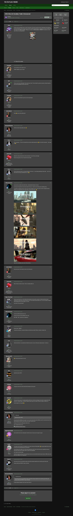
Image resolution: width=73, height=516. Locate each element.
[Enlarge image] (16, 113)
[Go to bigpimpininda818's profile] (9, 434)
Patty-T (9, 326)
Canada (9, 336)
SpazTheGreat (9, 306)
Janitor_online (9, 351)
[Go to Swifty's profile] (9, 448)
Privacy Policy (34, 512)
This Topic (64, 5)
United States (9, 136)
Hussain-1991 (10, 468)
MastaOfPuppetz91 (10, 164)
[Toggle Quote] (15, 415)
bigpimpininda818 (9, 430)
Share (42, 17)
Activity (14, 5)
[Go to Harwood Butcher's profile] (9, 129)
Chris (10, 16)
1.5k (9, 104)
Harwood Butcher (9, 125)
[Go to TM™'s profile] (9, 84)
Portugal (9, 352)
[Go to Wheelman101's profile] (9, 359)
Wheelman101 (9, 356)
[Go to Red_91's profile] (9, 462)
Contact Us (39, 512)
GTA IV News (17, 17)
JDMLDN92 (9, 120)
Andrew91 (9, 153)
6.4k (9, 467)
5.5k (9, 191)
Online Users (22, 7)
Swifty (9, 444)
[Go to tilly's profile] (9, 374)
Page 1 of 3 (16, 21)
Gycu (9, 140)
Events (14, 7)
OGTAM (9, 135)
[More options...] (50, 25)
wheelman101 (10, 365)
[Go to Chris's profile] (6, 17)
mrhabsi (9, 407)
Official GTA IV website (19, 61)
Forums (9, 7)
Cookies (43, 512)
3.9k (9, 134)
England (9, 37)
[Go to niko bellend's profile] (9, 114)
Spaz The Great (9, 297)
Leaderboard (28, 7)
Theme (29, 512)
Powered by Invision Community (36, 514)
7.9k (9, 89)
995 (9, 162)
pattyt (9, 335)
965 (9, 406)
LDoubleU (9, 65)
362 (9, 334)
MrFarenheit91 (9, 163)
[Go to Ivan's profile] (9, 344)
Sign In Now (28, 498)
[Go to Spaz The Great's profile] (9, 300)
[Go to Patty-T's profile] (9, 329)
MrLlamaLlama (9, 182)
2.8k (9, 379)
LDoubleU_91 (10, 105)
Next (10, 21)
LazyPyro (9, 35)
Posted (18, 25)
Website (6, 5)
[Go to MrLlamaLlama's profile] (9, 186)
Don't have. (9, 350)
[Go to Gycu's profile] (9, 143)
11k (9, 305)
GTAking (9, 384)
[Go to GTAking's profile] (9, 388)
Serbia (9, 408)
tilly (9, 370)
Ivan (9, 340)
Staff (17, 7)
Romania (9, 149)
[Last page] (12, 21)
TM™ (9, 81)
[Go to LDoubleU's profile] (9, 69)
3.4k (9, 148)
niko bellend (9, 111)
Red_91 (9, 459)
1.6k (9, 364)
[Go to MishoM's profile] (9, 401)
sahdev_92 (9, 90)
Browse (10, 5)
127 (9, 119)
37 (9, 439)
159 (9, 452)
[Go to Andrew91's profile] (9, 157)
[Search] (68, 5)
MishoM (9, 397)
